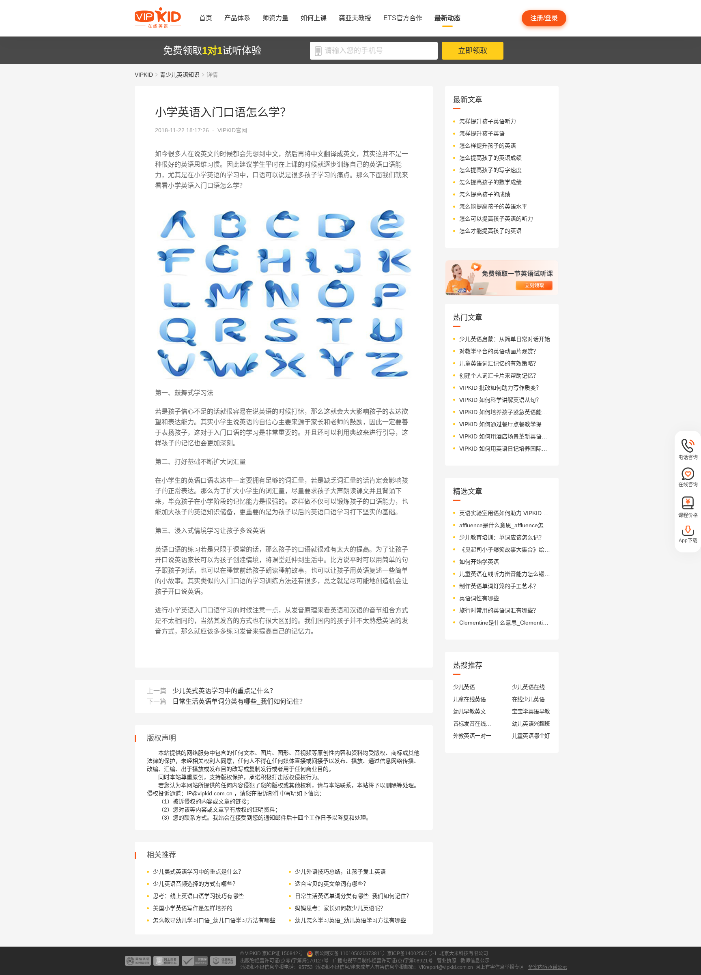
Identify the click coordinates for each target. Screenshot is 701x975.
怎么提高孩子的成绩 (484, 194)
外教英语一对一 (472, 735)
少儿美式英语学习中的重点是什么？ (224, 690)
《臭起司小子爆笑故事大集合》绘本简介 (504, 549)
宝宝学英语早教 (531, 711)
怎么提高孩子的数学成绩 (490, 182)
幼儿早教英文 (469, 711)
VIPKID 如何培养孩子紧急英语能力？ (504, 412)
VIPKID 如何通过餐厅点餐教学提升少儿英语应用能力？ (504, 424)
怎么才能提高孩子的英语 (490, 231)
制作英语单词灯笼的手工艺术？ (499, 586)
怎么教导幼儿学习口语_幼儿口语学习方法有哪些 (214, 920)
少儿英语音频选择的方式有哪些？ (195, 884)
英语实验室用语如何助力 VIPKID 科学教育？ (504, 513)
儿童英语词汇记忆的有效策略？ (499, 363)
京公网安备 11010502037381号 (349, 953)
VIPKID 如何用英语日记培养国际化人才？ (504, 448)
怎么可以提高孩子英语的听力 (496, 218)
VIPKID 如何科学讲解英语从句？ (500, 400)
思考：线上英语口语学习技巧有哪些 (198, 896)
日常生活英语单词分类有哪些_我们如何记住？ (239, 701)
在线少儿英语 (528, 699)
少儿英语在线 (528, 687)
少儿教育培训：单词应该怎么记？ (501, 537)
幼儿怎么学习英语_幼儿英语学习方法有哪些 (350, 920)
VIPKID (144, 74)
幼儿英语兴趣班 (531, 723)
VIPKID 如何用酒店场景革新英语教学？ (504, 436)
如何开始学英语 (479, 561)
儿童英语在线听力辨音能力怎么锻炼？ (504, 574)
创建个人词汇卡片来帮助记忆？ (499, 375)
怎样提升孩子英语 (482, 133)
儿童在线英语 (469, 699)
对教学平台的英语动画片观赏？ (499, 351)
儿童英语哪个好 (531, 735)
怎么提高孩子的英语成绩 (490, 158)
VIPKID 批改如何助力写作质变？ (500, 387)
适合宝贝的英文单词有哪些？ (332, 884)
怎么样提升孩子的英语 (487, 145)
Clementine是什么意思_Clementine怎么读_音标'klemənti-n (504, 622)
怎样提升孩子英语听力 (487, 121)
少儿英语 (464, 687)
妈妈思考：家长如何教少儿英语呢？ (340, 908)
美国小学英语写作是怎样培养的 (192, 908)
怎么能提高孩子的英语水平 (493, 206)
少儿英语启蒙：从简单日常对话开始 (504, 339)
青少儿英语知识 (180, 74)
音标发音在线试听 (472, 723)
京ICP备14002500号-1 (412, 953)
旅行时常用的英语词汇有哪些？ (499, 610)
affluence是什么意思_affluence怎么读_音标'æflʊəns (504, 525)
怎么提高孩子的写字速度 (490, 170)
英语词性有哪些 (479, 598)
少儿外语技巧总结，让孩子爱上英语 (340, 871)
